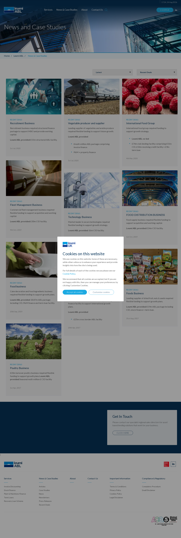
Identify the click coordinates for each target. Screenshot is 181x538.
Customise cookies (101, 292)
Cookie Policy (69, 274)
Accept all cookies (75, 292)
